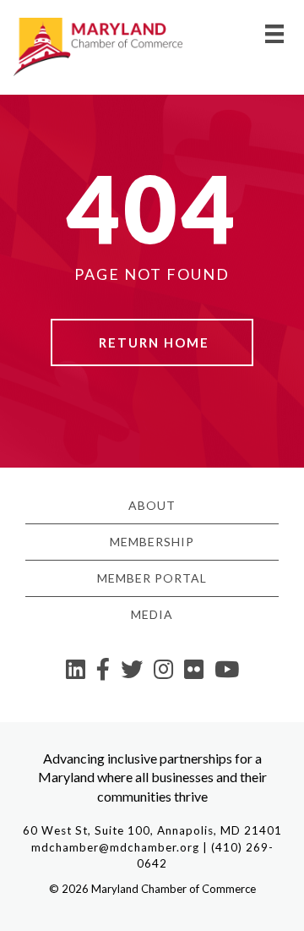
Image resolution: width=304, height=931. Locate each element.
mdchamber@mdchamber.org (115, 847)
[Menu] (274, 33)
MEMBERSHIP (152, 541)
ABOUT (152, 505)
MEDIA (152, 614)
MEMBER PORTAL (152, 578)
